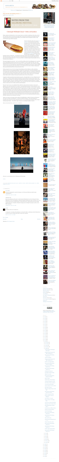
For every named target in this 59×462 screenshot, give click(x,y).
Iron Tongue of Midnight (47, 295)
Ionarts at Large (22, 183)
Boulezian (44, 292)
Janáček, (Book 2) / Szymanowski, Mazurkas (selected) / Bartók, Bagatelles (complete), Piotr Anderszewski (49, 26)
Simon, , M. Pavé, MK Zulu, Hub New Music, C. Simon (52, 200)
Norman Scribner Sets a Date (49, 421)
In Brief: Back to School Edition (50, 379)
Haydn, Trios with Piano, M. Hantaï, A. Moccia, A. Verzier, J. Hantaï (51, 204)
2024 (45, 319)
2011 (45, 339)
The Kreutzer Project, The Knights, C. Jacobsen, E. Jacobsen (52, 160)
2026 (45, 316)
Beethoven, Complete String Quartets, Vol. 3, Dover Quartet (51, 130)
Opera (38, 183)
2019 (45, 327)
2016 (45, 331)
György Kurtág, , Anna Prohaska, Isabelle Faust (51, 169)
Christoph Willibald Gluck (13, 183)
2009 (45, 444)
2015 (45, 333)
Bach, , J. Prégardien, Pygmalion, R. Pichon (51, 261)
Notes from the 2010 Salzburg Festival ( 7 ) (12, 13)
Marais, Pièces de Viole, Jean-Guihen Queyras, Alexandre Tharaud (51, 112)
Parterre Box (45, 297)
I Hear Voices (45, 296)
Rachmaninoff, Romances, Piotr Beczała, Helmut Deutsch (52, 88)
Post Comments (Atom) (10, 221)
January (46, 442)
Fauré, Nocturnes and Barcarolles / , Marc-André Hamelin (52, 78)
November (47, 343)
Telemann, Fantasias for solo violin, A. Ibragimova (51, 135)
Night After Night (45, 289)
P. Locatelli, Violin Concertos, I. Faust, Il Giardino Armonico (51, 92)
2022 (45, 322)
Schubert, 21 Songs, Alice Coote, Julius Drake (52, 228)
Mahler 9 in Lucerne (48, 374)
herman (7, 190)
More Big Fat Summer (48, 387)
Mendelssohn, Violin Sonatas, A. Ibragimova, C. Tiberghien (51, 266)
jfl (35, 183)
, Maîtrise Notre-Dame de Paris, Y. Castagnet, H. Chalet (51, 252)
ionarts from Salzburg (30, 183)
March (46, 439)
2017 (45, 330)
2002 (45, 454)
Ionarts (9, 5)
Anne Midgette (45, 293)
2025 (45, 318)
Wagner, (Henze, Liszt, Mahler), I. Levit (51, 145)
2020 (45, 325)
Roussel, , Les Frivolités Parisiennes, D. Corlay (52, 277)
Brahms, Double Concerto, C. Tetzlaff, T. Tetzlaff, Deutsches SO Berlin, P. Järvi (51, 58)
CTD (16, 10)
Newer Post (4, 219)
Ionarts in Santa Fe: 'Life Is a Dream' (50, 385)
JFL (22, 10)
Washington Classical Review (47, 301)
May (46, 436)
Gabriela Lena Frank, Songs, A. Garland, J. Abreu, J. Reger (51, 179)
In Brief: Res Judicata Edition (49, 409)
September (47, 346)
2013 (45, 336)
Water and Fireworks (48, 417)
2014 (45, 334)
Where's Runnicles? (46, 291)
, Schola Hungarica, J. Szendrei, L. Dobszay (51, 38)
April (46, 437)
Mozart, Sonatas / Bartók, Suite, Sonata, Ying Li (52, 140)
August (46, 348)
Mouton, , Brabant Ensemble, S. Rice (51, 189)
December (46, 342)
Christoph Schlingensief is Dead (50, 381)
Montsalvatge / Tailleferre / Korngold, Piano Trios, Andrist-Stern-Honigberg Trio (52, 103)
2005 (45, 450)
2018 (45, 328)
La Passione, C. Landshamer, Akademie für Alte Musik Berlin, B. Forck (51, 165)
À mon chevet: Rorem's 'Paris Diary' (50, 402)
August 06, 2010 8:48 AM (11, 205)
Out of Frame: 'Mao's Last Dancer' (50, 382)
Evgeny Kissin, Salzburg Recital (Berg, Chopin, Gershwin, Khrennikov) (51, 155)
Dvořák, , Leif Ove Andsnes (51, 125)
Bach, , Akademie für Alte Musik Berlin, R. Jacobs (52, 223)
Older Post (38, 219)
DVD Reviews (31, 10)
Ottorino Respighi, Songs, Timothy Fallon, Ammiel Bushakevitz (52, 208)
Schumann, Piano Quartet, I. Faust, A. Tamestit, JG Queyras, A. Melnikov (52, 43)
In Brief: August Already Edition (50, 428)
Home (22, 219)
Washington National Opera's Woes (50, 403)
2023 (45, 321)
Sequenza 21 (45, 300)
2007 (45, 447)
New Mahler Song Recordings (49, 372)
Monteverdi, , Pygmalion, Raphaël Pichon (52, 83)
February (46, 440)
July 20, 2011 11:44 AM (10, 214)
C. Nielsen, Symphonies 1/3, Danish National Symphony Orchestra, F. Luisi (51, 121)
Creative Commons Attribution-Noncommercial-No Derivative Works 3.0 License (49, 311)
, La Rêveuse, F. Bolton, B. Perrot (51, 98)
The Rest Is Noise (45, 288)
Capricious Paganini (48, 357)
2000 (45, 456)
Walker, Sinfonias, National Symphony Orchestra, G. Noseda (51, 63)
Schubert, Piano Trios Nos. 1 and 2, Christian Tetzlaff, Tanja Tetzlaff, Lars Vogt (51, 107)
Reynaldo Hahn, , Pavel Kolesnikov (51, 213)
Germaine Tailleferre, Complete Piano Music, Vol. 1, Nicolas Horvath (51, 247)
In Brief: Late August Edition (49, 361)
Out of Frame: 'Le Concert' (49, 398)
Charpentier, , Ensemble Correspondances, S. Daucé (51, 54)
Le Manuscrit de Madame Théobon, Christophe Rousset (52, 281)
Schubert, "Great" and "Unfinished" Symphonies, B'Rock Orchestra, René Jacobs (51, 174)
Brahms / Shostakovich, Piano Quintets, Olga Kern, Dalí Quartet (51, 271)
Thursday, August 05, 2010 (9, 15)
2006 (45, 448)
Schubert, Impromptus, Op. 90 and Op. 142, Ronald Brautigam (51, 73)
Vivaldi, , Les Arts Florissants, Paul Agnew (51, 194)
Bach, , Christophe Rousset (52, 34)
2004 (45, 451)
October (46, 345)
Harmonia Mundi (30, 53)
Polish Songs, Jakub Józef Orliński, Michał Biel (52, 238)
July (46, 433)
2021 (45, 324)
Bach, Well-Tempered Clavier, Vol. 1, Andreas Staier (51, 117)
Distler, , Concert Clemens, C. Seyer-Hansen (51, 48)
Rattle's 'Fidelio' (47, 378)
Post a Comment (5, 217)
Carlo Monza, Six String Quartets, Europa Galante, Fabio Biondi (52, 233)
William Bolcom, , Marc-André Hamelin (51, 218)
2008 (45, 445)
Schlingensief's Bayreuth (49, 371)
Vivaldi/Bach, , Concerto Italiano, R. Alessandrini (51, 256)
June (46, 434)
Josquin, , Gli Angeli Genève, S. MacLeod (51, 68)
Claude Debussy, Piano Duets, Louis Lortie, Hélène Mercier (51, 150)
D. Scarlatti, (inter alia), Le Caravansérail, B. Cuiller (52, 242)
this (35, 54)
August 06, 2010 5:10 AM (11, 194)
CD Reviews (13, 10)
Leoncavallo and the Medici (49, 384)
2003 (45, 453)
